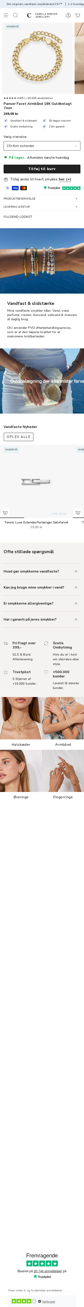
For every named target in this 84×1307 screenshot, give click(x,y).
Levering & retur (17, 207)
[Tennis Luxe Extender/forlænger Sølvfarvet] (36, 481)
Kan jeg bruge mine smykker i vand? (34, 587)
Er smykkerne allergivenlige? (29, 603)
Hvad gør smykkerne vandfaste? (31, 571)
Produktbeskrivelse (19, 198)
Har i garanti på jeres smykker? (30, 619)
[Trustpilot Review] (51, 188)
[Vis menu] (5, 15)
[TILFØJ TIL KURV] (5, 513)
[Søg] (15, 15)
